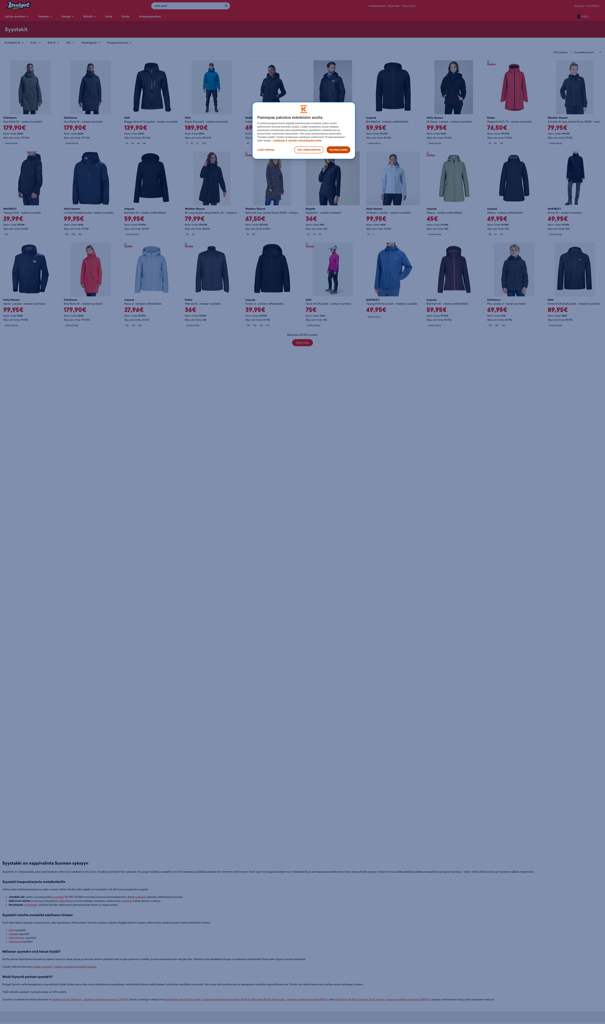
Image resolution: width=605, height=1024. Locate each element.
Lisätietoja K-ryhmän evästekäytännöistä (296, 140)
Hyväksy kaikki (338, 149)
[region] (304, 130)
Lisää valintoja (265, 149)
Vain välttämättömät (309, 149)
